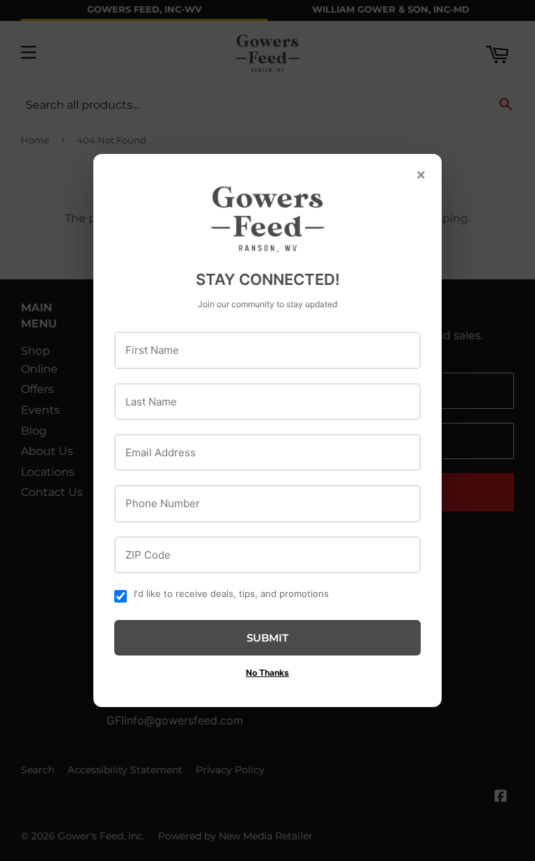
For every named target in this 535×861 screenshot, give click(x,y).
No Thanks (267, 672)
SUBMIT (267, 637)
